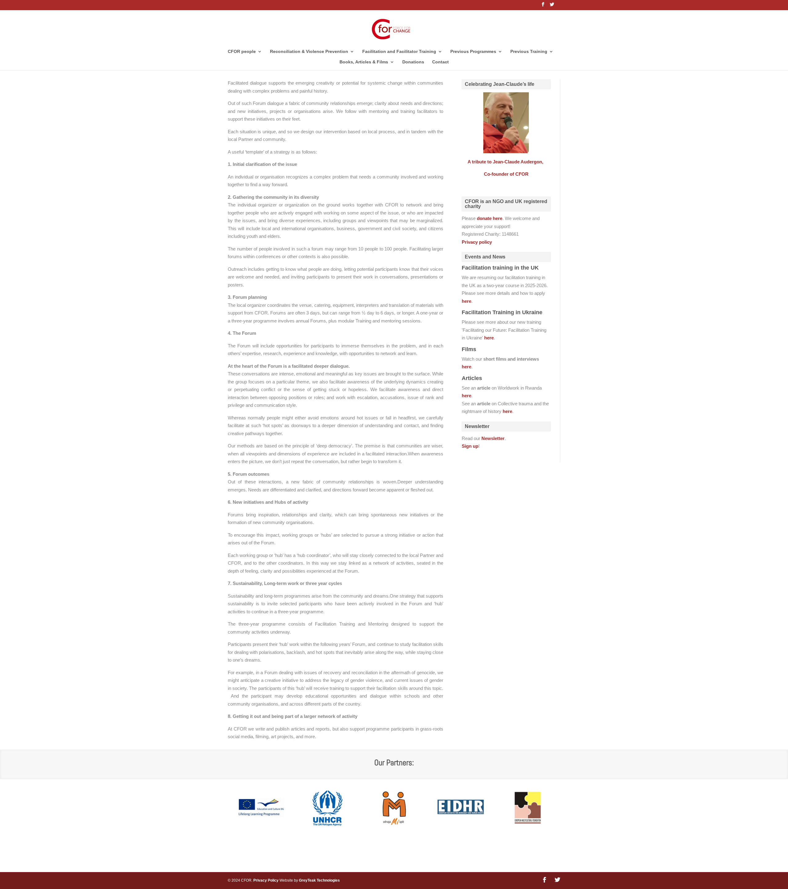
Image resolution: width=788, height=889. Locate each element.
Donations (413, 62)
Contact (440, 62)
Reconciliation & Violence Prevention (309, 51)
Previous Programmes (473, 51)
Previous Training (528, 51)
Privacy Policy (266, 880)
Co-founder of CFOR (506, 174)
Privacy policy (477, 242)
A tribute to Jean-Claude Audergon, (506, 161)
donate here (489, 218)
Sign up (470, 446)
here (466, 301)
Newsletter (493, 438)
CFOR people (242, 51)
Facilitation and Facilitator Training (399, 51)
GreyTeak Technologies (319, 880)
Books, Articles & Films (364, 62)
